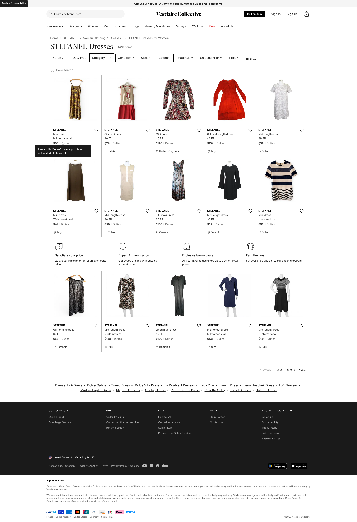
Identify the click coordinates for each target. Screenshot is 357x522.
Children (121, 26)
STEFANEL (70, 38)
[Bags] (142, 26)
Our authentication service (122, 422)
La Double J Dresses (179, 385)
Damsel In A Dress (68, 385)
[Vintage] (189, 26)
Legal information (88, 466)
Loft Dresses (288, 385)
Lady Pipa (207, 385)
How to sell (164, 417)
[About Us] (236, 26)
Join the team (270, 433)
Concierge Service (60, 422)
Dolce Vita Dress (147, 385)
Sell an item (254, 14)
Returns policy (115, 428)
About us (267, 417)
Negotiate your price (69, 255)
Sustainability (270, 422)
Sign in (276, 14)
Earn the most (256, 255)
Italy (111, 516)
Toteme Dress (266, 390)
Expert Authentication (133, 255)
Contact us (216, 422)
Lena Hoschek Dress (259, 385)
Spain (104, 516)
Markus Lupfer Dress (95, 390)
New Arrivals (54, 26)
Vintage (181, 26)
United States (80, 516)
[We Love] (206, 26)
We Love (197, 26)
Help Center (217, 417)
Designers (75, 26)
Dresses (115, 38)
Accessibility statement (62, 466)
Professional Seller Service (174, 433)
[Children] (129, 26)
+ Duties (64, 143)
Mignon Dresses (128, 390)
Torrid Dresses (240, 390)
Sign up (292, 14)
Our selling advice (169, 422)
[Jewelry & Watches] (173, 26)
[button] (306, 14)
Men (107, 26)
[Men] (112, 26)
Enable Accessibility (13, 3)
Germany (94, 516)
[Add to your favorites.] (96, 130)
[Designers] (84, 26)
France (49, 516)
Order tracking (115, 417)
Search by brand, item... (68, 14)
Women (93, 26)
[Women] (100, 26)
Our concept (56, 417)
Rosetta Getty (215, 390)
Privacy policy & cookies (125, 466)
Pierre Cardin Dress (185, 390)
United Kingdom (63, 516)
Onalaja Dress (155, 390)
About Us (227, 26)
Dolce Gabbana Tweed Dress (108, 385)
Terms (104, 466)
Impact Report (270, 428)
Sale (212, 26)
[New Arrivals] (65, 26)
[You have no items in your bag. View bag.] (306, 14)
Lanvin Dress (229, 385)
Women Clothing (94, 38)
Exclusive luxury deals (197, 255)
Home (54, 38)
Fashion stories (271, 439)
